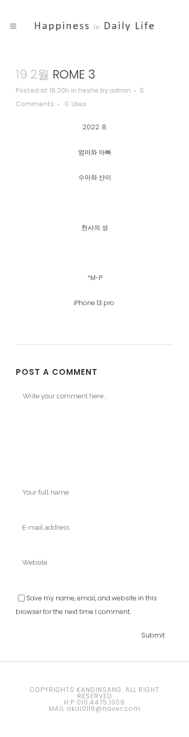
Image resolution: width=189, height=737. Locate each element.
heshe (88, 90)
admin (120, 90)
